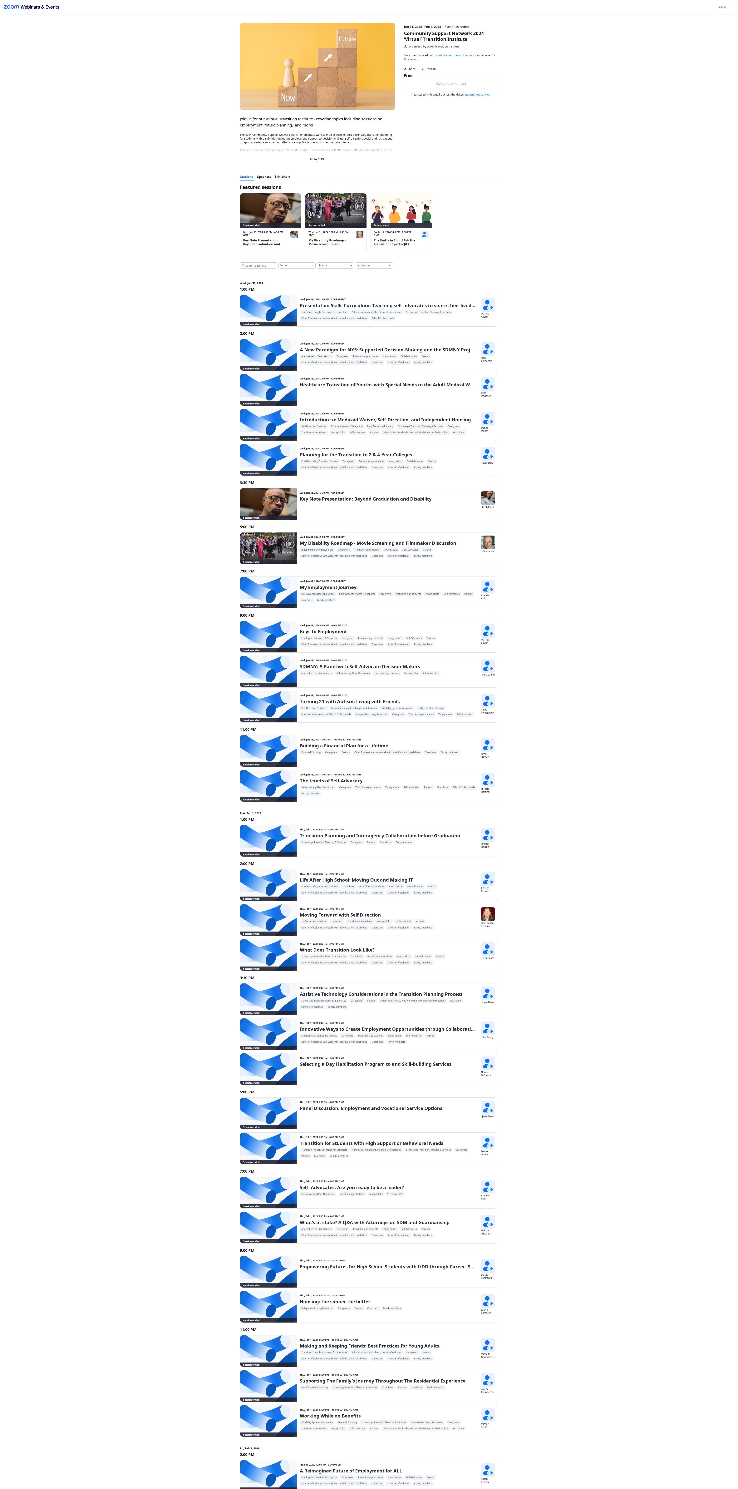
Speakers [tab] (264, 177)
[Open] (312, 265)
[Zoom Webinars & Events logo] (31, 7)
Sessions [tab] (246, 177)
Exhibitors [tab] (282, 177)
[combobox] (294, 265)
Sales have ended (451, 83)
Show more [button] (317, 159)
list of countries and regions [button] (456, 55)
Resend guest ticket (477, 94)
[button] (429, 68)
